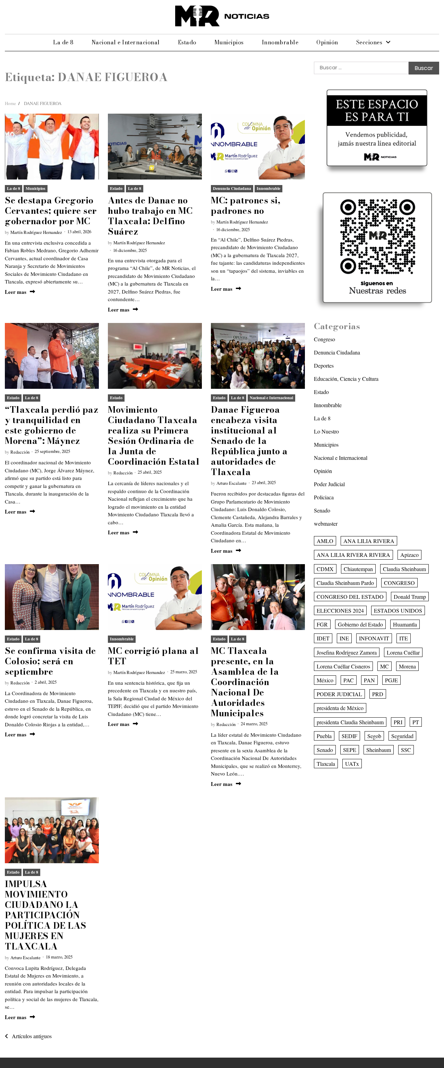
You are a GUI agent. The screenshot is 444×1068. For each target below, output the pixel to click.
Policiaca (324, 497)
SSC (406, 749)
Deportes (324, 365)
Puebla (324, 735)
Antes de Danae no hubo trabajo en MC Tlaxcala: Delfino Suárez (150, 216)
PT (415, 721)
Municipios (229, 42)
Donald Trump (410, 596)
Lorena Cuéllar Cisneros (343, 666)
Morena (407, 666)
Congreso (324, 339)
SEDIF (349, 735)
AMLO (325, 540)
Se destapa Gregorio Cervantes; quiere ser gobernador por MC (51, 211)
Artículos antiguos (32, 1036)
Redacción (19, 452)
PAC (348, 680)
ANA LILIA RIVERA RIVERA (353, 554)
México (325, 680)
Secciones (369, 42)
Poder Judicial (329, 484)
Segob (374, 735)
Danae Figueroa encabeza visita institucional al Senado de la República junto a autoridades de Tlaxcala (249, 441)
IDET (323, 638)
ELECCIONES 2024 (340, 610)
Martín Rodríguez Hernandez (36, 232)
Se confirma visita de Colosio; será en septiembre (50, 661)
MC (384, 666)
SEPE (349, 749)
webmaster (326, 523)
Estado (187, 42)
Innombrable (280, 42)
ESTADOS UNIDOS (398, 610)
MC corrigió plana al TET (153, 656)
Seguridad (402, 735)
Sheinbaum (378, 749)
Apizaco (409, 554)
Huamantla (405, 624)
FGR (322, 624)
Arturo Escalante (231, 483)
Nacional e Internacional (126, 42)
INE (344, 638)
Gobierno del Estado (360, 624)
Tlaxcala (326, 763)
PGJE (391, 680)
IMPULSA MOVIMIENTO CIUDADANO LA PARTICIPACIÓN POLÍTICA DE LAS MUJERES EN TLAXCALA (45, 915)
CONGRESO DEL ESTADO (350, 596)
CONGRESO (399, 582)
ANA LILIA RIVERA (368, 540)
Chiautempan (358, 568)
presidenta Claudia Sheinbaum (350, 721)
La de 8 (63, 42)
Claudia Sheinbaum (404, 568)
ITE (403, 638)
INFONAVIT (374, 638)
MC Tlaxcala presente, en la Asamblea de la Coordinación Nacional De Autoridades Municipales (245, 682)
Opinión (327, 42)
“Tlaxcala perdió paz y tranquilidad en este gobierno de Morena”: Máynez (51, 425)
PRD (377, 694)
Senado (322, 510)
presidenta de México (340, 707)
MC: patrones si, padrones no (245, 205)
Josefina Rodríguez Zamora (347, 652)
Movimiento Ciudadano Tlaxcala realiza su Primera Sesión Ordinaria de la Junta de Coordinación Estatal (153, 435)
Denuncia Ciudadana (232, 188)
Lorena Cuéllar (403, 652)
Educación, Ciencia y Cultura (346, 378)
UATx (352, 763)
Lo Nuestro (326, 431)
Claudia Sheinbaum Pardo (345, 582)
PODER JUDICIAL (339, 694)
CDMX (325, 568)
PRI (398, 721)
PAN (369, 680)
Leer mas (15, 292)
